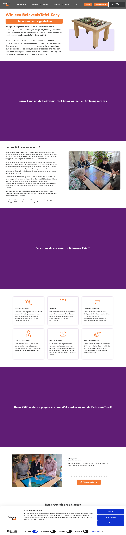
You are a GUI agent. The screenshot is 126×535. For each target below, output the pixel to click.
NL (77, 4)
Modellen (35, 4)
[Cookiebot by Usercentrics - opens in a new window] (12, 531)
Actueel (45, 4)
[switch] (53, 531)
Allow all (110, 511)
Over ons (57, 4)
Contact (67, 4)
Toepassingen (21, 4)
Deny (110, 523)
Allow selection (111, 517)
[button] (70, 171)
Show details (96, 531)
